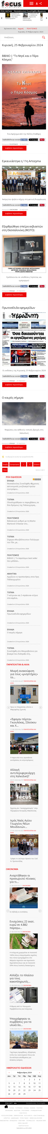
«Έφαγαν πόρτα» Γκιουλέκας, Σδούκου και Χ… (23, 722)
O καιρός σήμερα (14, 632)
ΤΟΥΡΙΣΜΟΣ (19, 1108)
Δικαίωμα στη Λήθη (10, 1100)
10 (34, 1083)
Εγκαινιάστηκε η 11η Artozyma (21, 161)
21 (19, 1090)
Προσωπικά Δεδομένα (24, 1100)
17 (34, 1087)
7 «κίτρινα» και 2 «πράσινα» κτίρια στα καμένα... (22, 596)
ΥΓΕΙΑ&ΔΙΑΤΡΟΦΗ (36, 1110)
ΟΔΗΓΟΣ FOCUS (23, 1126)
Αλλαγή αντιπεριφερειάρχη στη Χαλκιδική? (22, 773)
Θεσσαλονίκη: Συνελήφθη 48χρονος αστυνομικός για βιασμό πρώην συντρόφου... (23, 486)
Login (37, 3)
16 (29, 1087)
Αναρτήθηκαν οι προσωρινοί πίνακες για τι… (23, 879)
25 (39, 1090)
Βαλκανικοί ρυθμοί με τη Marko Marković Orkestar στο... (21, 522)
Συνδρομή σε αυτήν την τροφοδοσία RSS (19, 457)
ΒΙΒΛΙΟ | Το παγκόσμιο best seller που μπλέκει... (22, 559)
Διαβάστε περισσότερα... (14, 148)
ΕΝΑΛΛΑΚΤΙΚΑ (4, 1120)
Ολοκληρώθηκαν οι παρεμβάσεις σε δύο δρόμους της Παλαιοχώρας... (23, 503)
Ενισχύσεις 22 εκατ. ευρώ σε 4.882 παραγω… (22, 925)
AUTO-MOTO (28, 1115)
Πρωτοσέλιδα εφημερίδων (18, 308)
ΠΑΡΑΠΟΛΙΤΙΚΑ (18, 1115)
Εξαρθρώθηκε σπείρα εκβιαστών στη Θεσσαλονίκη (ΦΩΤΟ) (22, 228)
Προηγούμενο (14, 464)
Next (40, 707)
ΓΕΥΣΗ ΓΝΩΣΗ (24, 1118)
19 (9, 1090)
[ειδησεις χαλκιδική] (6, 1107)
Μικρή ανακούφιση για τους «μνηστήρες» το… (24, 674)
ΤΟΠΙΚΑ (10, 499)
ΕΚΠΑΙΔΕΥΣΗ (13, 1120)
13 (14, 1087)
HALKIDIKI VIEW (41, 1120)
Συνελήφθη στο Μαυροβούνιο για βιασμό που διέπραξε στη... (22, 652)
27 (14, 1094)
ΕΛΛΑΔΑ (12, 291)
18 (39, 1087)
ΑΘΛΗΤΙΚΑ (11, 573)
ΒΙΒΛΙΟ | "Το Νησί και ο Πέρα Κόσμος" (20, 57)
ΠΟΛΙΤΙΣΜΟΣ (14, 144)
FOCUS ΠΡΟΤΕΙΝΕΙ (7, 1115)
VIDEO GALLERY (23, 1123)
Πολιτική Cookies (37, 1100)
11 (39, 1083)
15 (24, 1087)
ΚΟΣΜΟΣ (32, 1108)
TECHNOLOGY (30, 1120)
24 (34, 1090)
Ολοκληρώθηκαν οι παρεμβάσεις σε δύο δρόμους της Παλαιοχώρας (31, 16)
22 (24, 1090)
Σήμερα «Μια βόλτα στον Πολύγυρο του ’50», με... (23, 541)
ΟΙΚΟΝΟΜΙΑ (14, 210)
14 (19, 1087)
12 (9, 1087)
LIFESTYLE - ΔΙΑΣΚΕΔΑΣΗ (11, 1118)
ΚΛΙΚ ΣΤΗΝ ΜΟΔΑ (39, 1115)
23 (29, 1090)
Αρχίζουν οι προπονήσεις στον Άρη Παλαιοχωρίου (23, 578)
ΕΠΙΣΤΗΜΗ (22, 1120)
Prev (8, 707)
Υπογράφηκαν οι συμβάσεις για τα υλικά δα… (20, 1022)
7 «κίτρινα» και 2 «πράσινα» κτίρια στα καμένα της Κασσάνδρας (13, 16)
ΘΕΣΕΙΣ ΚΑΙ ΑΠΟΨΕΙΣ (36, 1118)
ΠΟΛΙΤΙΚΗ (39, 1108)
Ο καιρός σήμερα (12, 397)
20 (14, 1090)
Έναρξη (5, 464)
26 (9, 1094)
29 (24, 1094)
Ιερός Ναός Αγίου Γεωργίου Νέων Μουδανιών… (21, 824)
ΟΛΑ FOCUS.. (23, 1113)
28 (19, 1094)
